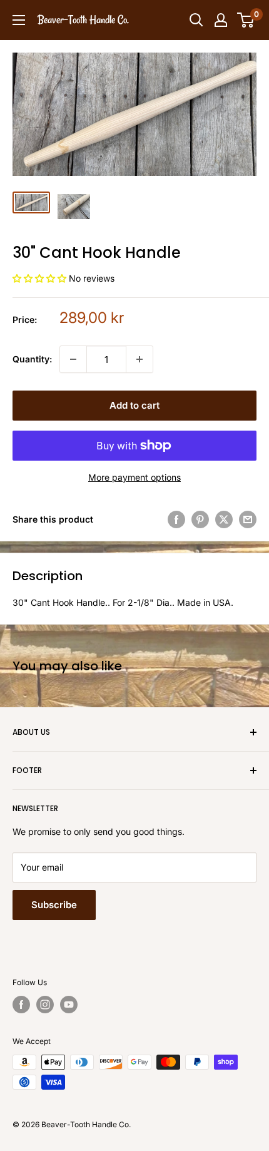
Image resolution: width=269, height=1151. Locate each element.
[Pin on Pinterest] (200, 519)
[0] (246, 20)
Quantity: (32, 359)
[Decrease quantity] (73, 359)
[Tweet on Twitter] (224, 519)
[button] (41, 278)
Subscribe (54, 905)
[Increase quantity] (139, 359)
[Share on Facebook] (176, 519)
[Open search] (196, 20)
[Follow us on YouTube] (69, 1004)
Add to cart (134, 405)
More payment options (134, 477)
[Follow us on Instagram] (45, 1004)
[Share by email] (247, 519)
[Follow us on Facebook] (21, 1004)
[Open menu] (19, 20)
